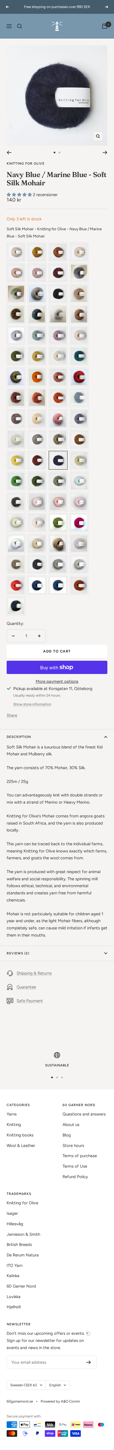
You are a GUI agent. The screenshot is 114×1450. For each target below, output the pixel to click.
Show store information (32, 704)
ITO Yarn (14, 1265)
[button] (20, 194)
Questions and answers (84, 1114)
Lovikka (13, 1296)
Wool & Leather (21, 1145)
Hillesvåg (15, 1223)
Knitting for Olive (26, 163)
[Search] (19, 26)
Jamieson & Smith (23, 1234)
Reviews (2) (18, 953)
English (55, 1385)
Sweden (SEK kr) (23, 1385)
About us (71, 1124)
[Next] (105, 152)
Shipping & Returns (34, 973)
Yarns (12, 1114)
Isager (12, 1213)
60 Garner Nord (21, 1286)
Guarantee (26, 986)
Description (19, 737)
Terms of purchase (80, 1155)
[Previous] (9, 152)
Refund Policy (75, 1176)
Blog (67, 1135)
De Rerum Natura (23, 1255)
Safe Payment (30, 1000)
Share (12, 715)
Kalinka (13, 1275)
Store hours (73, 1145)
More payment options (57, 681)
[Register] (88, 1362)
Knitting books (20, 1135)
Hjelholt (14, 1306)
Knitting (14, 1124)
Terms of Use (75, 1166)
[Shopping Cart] (104, 26)
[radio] (16, 252)
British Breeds (19, 1244)
